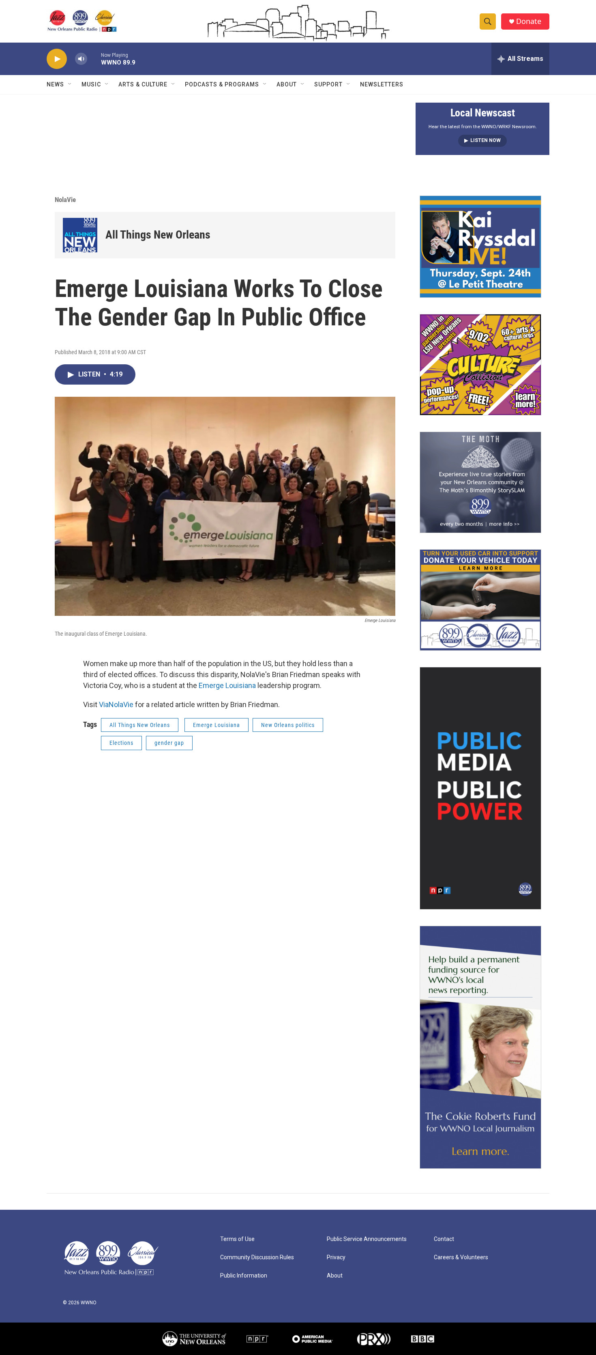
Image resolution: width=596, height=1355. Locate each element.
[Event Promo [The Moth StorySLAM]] (480, 482)
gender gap (169, 743)
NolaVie (65, 200)
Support (328, 84)
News (55, 84)
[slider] (94, 58)
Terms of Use (237, 1239)
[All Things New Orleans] (80, 235)
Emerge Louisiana (227, 685)
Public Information (243, 1276)
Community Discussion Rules (257, 1257)
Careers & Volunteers (461, 1257)
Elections (121, 743)
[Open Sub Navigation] (70, 84)
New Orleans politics (288, 725)
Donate (528, 21)
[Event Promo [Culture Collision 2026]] (480, 364)
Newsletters (381, 84)
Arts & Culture (142, 84)
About (287, 84)
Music (91, 84)
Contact (444, 1239)
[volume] (81, 59)
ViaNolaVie (116, 704)
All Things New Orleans (157, 234)
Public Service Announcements (367, 1239)
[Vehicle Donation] (480, 600)
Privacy (336, 1257)
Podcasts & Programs (222, 84)
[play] (56, 59)
